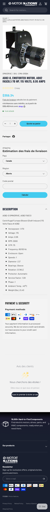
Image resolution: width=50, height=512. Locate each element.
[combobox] (25, 10)
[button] (46, 4)
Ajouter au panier (33, 124)
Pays (5, 155)
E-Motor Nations (13, 496)
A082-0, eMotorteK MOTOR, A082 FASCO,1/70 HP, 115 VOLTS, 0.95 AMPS (23, 20)
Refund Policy (18, 503)
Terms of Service (31, 503)
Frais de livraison (9, 100)
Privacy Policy (7, 503)
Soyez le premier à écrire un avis (25, 394)
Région (6, 168)
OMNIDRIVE (7, 74)
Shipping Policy (8, 509)
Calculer (25, 195)
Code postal (8, 181)
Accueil (5, 18)
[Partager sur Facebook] (13, 136)
